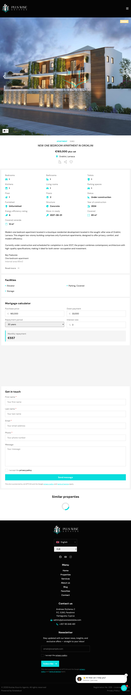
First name (11, 397)
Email (8, 421)
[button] (127, 9)
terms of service (63, 484)
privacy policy (25, 470)
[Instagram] (70, 557)
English (64, 542)
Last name (10, 409)
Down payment (74, 308)
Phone (8, 432)
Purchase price (12, 308)
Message (9, 444)
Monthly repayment (17, 333)
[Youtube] (65, 557)
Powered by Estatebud (11, 690)
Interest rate (72, 320)
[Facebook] (60, 557)
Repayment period (14, 320)
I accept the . (20, 470)
